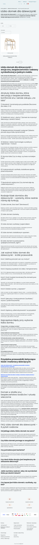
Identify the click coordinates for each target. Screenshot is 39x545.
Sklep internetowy (18, 543)
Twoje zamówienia (18, 525)
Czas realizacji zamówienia (30, 529)
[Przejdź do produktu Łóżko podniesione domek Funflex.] (10, 44)
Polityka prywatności (5, 536)
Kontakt (15, 535)
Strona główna (4, 8)
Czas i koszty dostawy (31, 527)
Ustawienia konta (17, 527)
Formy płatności (30, 525)
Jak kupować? (4, 525)
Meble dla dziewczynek (12, 8)
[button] (21, 4)
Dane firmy (16, 536)
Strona (17, 62)
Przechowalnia (17, 528)
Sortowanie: (3, 30)
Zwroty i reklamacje (5, 538)
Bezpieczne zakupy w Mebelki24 (5, 527)
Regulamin (3, 535)
